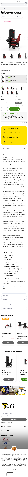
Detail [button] (9, 379)
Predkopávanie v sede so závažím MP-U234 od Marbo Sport (8, 371)
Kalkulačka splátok (7, 103)
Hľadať (25, 4)
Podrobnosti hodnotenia (18, 16)
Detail (8, 342)
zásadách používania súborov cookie (14, 466)
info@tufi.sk (6, 416)
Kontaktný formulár (14, 419)
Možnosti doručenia (19, 105)
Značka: (6, 24)
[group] (9, 368)
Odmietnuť (18, 474)
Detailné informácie (5, 70)
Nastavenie (10, 474)
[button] (8, 375)
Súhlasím (14, 470)
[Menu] (26, 1)
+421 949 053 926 (7, 413)
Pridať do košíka (13, 109)
